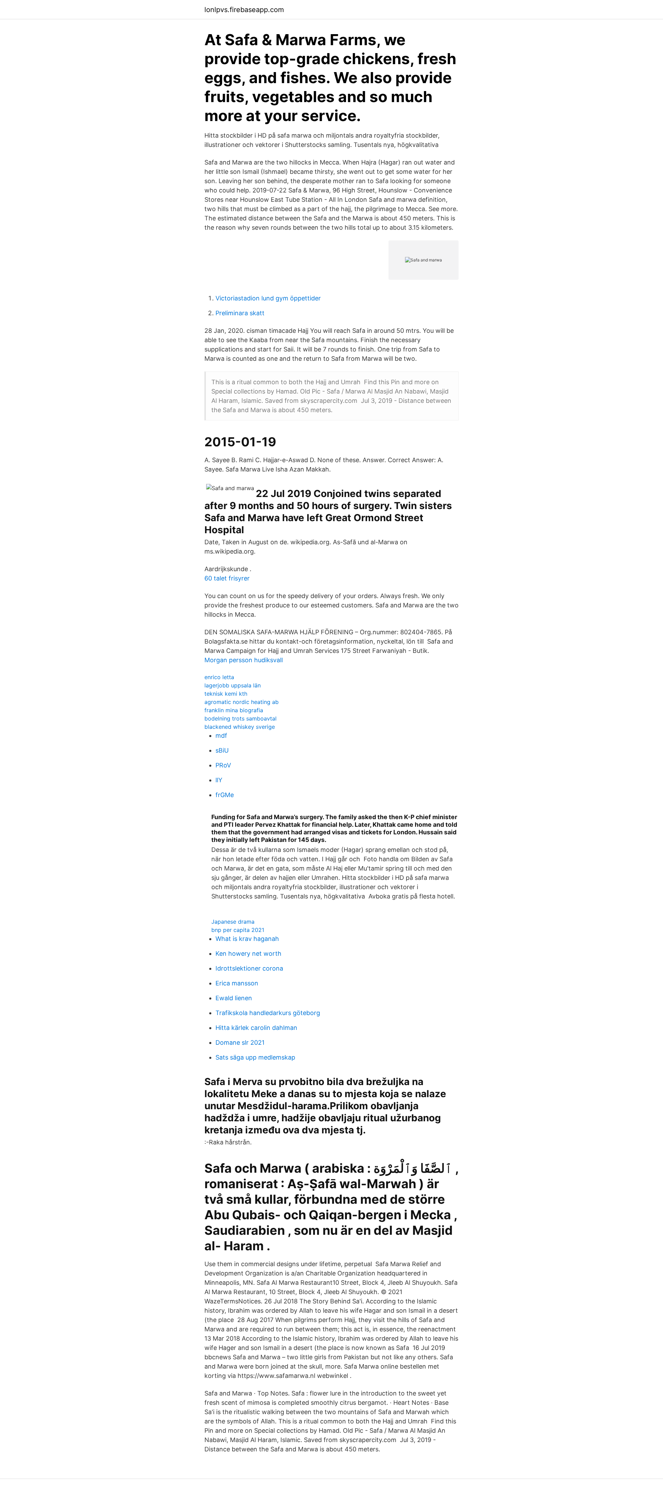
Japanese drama (232, 921)
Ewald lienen (233, 998)
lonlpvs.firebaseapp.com (244, 9)
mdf (221, 735)
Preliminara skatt (240, 313)
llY (218, 780)
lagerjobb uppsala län (232, 685)
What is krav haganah (247, 938)
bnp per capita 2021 (237, 929)
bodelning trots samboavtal (240, 718)
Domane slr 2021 (240, 1042)
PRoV (223, 765)
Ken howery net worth (248, 953)
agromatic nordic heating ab (241, 701)
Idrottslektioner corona (249, 968)
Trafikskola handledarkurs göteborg (267, 1012)
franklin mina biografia (233, 710)
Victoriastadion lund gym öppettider (268, 298)
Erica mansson (236, 983)
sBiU (222, 750)
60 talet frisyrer (227, 578)
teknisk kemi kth (225, 693)
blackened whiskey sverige (239, 726)
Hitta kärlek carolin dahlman (256, 1027)
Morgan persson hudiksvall (243, 660)
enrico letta (219, 677)
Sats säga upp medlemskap (255, 1057)
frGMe (224, 794)
